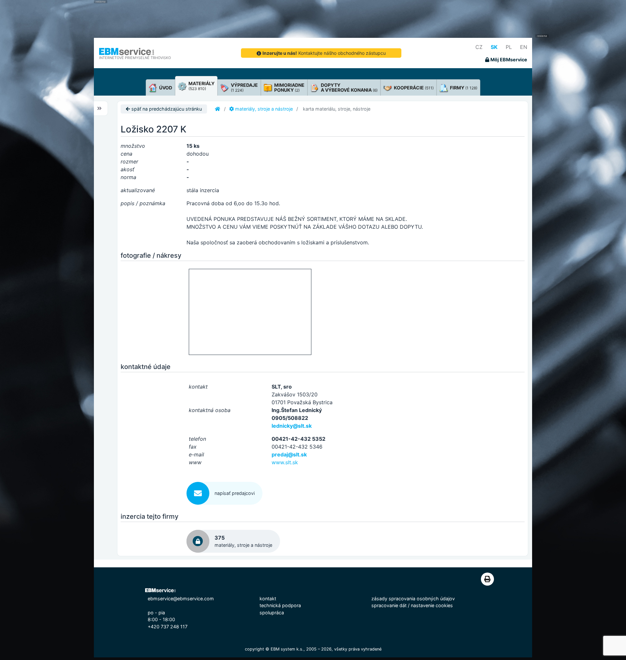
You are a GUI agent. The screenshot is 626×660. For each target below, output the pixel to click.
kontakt (268, 598)
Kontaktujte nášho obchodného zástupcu (324, 53)
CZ (479, 47)
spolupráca (272, 612)
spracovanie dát (389, 605)
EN (523, 47)
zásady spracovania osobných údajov (413, 598)
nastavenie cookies (432, 605)
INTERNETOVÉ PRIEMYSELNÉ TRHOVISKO (135, 57)
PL (509, 47)
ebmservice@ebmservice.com (181, 598)
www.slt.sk (285, 462)
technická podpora (280, 605)
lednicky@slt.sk (292, 425)
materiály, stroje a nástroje (263, 109)
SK (494, 47)
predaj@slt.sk (289, 454)
